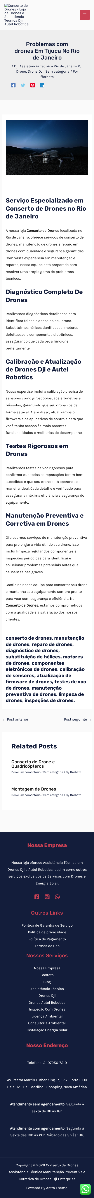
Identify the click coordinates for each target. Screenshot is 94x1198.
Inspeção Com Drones (47, 1009)
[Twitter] (23, 85)
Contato (47, 975)
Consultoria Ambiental (47, 1023)
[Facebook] (13, 85)
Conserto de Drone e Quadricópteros (33, 764)
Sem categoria (57, 71)
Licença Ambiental (47, 1016)
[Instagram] (47, 897)
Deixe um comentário (26, 772)
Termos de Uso (47, 946)
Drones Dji (47, 995)
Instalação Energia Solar (47, 1030)
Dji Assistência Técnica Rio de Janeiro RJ (48, 66)
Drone (21, 71)
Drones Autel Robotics (47, 1002)
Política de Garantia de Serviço (47, 925)
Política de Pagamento (47, 939)
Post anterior (15, 719)
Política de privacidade (47, 932)
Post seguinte (78, 719)
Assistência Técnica (47, 989)
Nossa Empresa (47, 968)
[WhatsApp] (57, 897)
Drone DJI (36, 71)
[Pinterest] (32, 85)
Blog (47, 982)
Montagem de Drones (33, 789)
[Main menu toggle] (85, 15)
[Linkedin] (42, 85)
